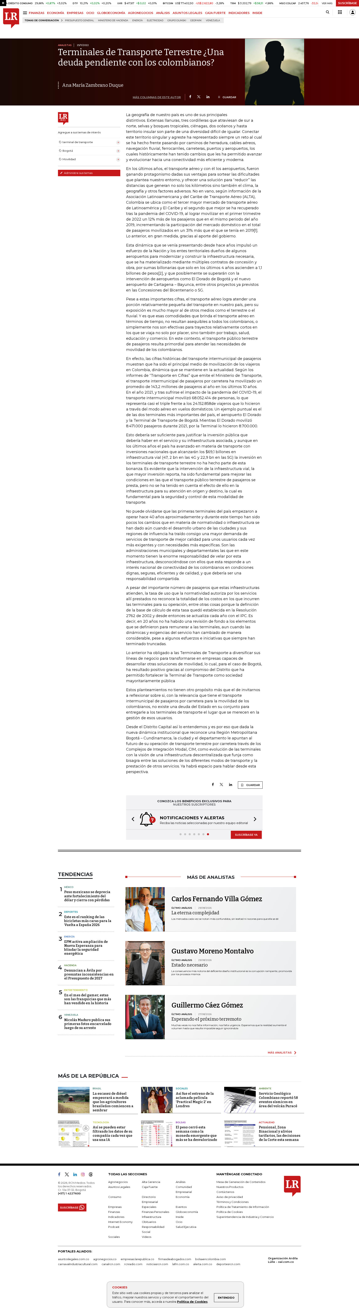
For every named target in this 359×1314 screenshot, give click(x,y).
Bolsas (181, 1122)
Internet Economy (120, 1222)
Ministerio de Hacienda (113, 20)
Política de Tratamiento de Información (242, 1207)
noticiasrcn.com (157, 1264)
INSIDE (257, 13)
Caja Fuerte (150, 1187)
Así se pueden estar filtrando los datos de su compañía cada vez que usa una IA (112, 1133)
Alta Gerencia (151, 1182)
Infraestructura (151, 1217)
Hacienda (70, 965)
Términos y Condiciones (232, 1202)
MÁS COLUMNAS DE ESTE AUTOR (157, 97)
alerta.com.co (202, 1264)
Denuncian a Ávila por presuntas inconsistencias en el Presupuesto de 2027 (89, 974)
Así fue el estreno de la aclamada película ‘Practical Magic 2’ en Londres (195, 1100)
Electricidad (155, 20)
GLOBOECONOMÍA (111, 13)
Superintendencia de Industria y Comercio (245, 1217)
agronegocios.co (105, 1259)
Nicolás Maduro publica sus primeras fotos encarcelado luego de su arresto (87, 1024)
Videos (146, 1236)
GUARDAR (229, 97)
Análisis (180, 1182)
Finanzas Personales (155, 1212)
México (69, 887)
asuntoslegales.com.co (73, 1259)
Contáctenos (225, 1192)
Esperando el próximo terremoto (206, 1019)
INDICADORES (239, 13)
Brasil (97, 1088)
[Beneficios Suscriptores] (340, 12)
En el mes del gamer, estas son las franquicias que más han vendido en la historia (87, 999)
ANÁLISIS (163, 13)
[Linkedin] (208, 97)
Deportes (71, 911)
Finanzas (114, 1212)
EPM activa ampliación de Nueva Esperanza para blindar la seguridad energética (86, 948)
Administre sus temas (77, 173)
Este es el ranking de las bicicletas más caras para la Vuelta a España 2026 (87, 921)
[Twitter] (199, 97)
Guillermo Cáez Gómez (207, 1005)
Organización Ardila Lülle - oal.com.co (283, 1260)
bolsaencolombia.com (210, 1259)
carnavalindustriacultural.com (77, 1264)
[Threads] (92, 1175)
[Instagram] (84, 1175)
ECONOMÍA (55, 13)
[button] (131, 819)
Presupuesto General (79, 20)
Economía (182, 1197)
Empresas (115, 1207)
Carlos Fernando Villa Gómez (216, 899)
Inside (180, 1217)
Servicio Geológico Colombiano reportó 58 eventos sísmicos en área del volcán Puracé (278, 1100)
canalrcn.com (111, 1264)
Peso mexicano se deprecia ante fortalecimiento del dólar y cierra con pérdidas (87, 896)
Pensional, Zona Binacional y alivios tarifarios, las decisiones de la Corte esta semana (279, 1133)
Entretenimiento (76, 990)
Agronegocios (118, 1182)
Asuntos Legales (119, 1187)
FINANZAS (36, 13)
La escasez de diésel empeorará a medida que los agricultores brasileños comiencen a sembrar (113, 1102)
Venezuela (213, 20)
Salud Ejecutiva (186, 1226)
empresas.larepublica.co (137, 1259)
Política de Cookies (192, 1302)
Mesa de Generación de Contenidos (240, 1182)
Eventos (181, 1207)
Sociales (182, 1088)
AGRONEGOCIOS (140, 13)
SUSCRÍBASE (347, 3)
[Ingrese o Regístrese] (352, 12)
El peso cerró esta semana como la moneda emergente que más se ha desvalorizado (196, 1133)
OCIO (90, 13)
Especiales (149, 1207)
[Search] (327, 12)
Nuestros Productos (229, 1187)
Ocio (179, 1222)
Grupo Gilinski (176, 20)
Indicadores (116, 1217)
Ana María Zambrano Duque (92, 85)
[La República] (11, 18)
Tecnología (101, 1122)
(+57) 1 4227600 (69, 1193)
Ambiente (265, 1088)
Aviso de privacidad (229, 1197)
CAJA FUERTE (215, 13)
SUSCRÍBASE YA (246, 834)
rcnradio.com (133, 1264)
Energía (137, 20)
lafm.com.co (180, 1264)
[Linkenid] (76, 1175)
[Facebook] (190, 97)
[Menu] (25, 13)
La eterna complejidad (195, 913)
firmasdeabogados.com (174, 1259)
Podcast (113, 1226)
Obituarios (149, 1222)
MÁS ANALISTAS (280, 1052)
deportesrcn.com (228, 1264)
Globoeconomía (187, 1212)
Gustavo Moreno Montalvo (212, 951)
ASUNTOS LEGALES (187, 13)
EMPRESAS (75, 13)
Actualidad (267, 1122)
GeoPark (196, 20)
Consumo (114, 1197)
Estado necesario (189, 965)
